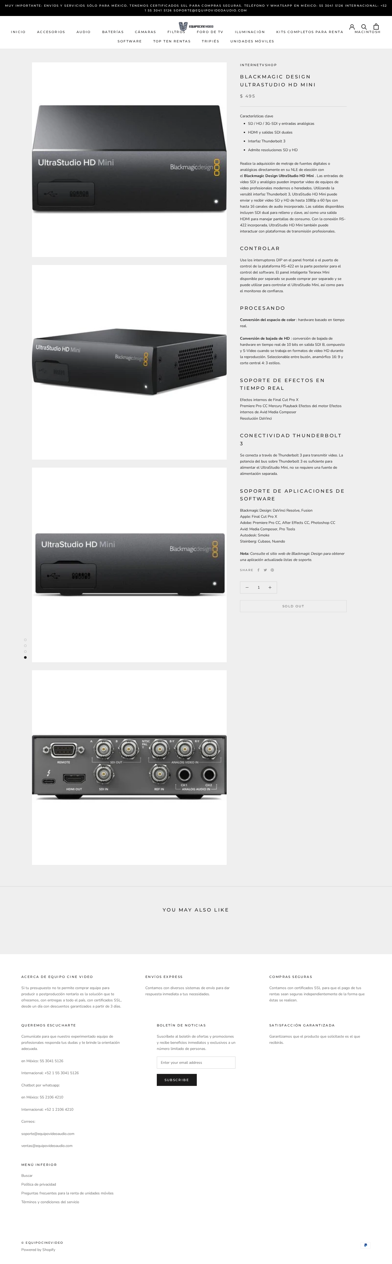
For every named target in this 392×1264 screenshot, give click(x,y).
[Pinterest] (272, 570)
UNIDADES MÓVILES (252, 41)
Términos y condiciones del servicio (50, 1202)
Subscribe (177, 1080)
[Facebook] (258, 570)
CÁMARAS (145, 32)
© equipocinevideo (42, 1243)
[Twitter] (265, 570)
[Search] (364, 26)
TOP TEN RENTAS (172, 41)
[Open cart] (376, 26)
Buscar (27, 1175)
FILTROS (176, 32)
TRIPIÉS (210, 41)
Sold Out (293, 606)
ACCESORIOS (51, 32)
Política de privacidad (38, 1184)
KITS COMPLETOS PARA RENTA (309, 32)
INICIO (18, 32)
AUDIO (84, 32)
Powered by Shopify (38, 1249)
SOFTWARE (130, 41)
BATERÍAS (113, 32)
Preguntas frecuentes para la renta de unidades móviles (67, 1193)
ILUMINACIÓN (250, 32)
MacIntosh (368, 32)
